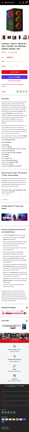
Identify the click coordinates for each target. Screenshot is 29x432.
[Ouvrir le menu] (2, 2)
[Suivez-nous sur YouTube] (11, 412)
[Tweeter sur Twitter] (23, 91)
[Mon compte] (23, 2)
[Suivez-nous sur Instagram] (5, 412)
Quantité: (4, 66)
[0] (26, 2)
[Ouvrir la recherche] (20, 2)
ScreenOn (4, 52)
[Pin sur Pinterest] (20, 91)
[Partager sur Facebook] (17, 91)
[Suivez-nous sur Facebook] (3, 412)
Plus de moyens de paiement (14, 80)
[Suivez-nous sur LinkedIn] (14, 412)
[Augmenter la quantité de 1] (16, 66)
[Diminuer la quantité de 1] (8, 66)
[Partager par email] (26, 91)
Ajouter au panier (14, 72)
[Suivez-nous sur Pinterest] (8, 412)
